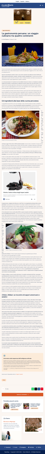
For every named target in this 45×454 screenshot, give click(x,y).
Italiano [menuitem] (27, 1)
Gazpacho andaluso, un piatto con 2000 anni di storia (35, 405)
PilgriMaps (6, 452)
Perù (4, 380)
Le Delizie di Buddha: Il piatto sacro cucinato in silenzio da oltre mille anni (16, 405)
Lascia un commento (22, 394)
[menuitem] (17, 1)
